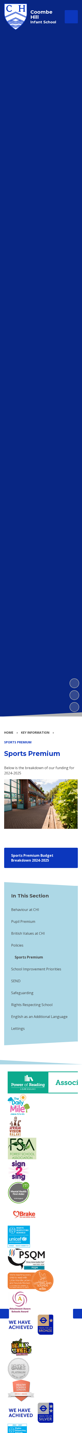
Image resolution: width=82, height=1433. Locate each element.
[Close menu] (71, 16)
